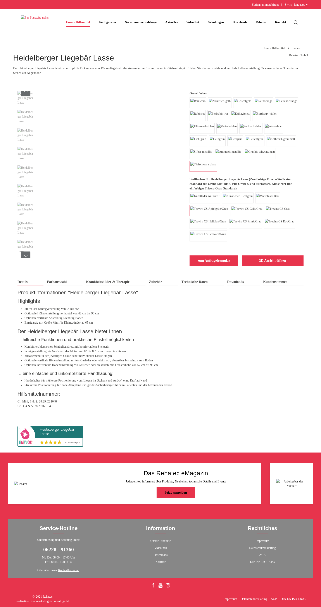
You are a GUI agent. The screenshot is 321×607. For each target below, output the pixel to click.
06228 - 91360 (58, 549)
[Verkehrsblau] (227, 128)
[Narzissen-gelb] (219, 102)
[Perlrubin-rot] (218, 115)
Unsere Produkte (160, 541)
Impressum (262, 541)
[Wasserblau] (273, 128)
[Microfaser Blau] (267, 198)
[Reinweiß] (198, 102)
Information (160, 528)
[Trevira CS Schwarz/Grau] (208, 236)
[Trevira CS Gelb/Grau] (247, 210)
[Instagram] (168, 586)
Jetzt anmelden (176, 492)
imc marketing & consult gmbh (50, 601)
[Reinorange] (263, 102)
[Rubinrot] (198, 115)
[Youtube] (161, 586)
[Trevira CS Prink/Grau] (245, 223)
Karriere (160, 562)
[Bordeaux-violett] (265, 115)
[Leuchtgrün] (254, 140)
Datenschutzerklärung (262, 548)
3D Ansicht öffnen (272, 260)
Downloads (160, 555)
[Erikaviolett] (240, 115)
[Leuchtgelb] (242, 102)
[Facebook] (153, 586)
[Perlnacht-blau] (250, 128)
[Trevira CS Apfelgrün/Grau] (209, 210)
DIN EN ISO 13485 (262, 562)
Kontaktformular (68, 570)
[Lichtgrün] (198, 140)
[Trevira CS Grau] (278, 210)
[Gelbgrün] (217, 140)
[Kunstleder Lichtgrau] (238, 198)
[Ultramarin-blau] (202, 128)
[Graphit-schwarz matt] (260, 153)
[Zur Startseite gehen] (35, 22)
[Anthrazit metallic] (228, 153)
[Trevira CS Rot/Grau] (279, 223)
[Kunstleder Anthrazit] (205, 198)
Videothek (160, 548)
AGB (262, 555)
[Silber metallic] (201, 153)
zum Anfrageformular (214, 260)
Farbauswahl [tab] (57, 282)
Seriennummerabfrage (265, 4)
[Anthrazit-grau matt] (281, 140)
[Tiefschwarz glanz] (203, 166)
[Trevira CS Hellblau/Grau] (208, 223)
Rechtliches (262, 528)
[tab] (30, 282)
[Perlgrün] (235, 140)
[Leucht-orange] (286, 102)
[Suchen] (295, 22)
